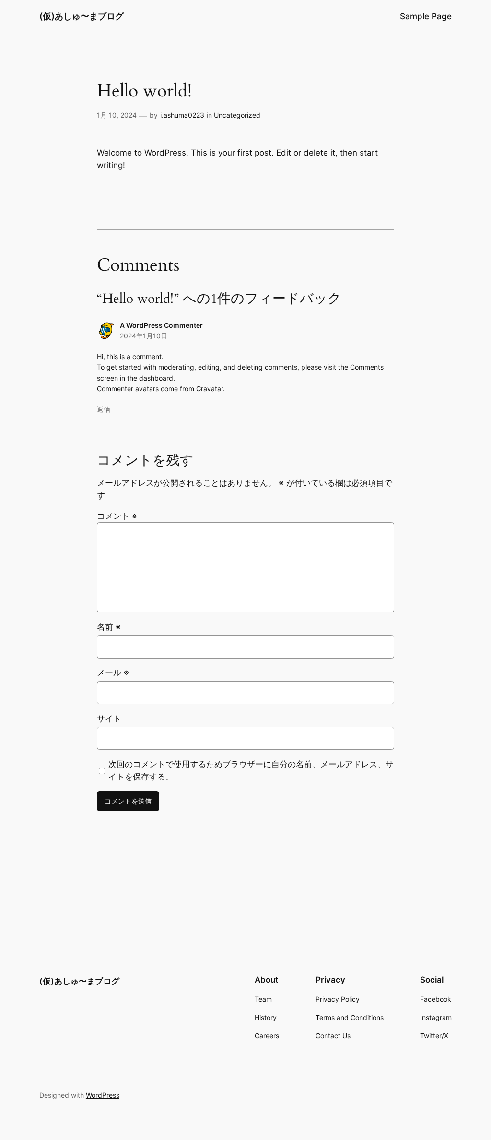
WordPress (102, 1095)
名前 (109, 627)
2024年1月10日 (143, 336)
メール (113, 672)
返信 (103, 409)
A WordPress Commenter (161, 325)
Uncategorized (237, 115)
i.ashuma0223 (182, 115)
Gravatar (209, 388)
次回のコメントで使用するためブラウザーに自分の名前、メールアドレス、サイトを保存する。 (251, 770)
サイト (109, 718)
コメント (117, 516)
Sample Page (426, 16)
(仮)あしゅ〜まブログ (81, 16)
